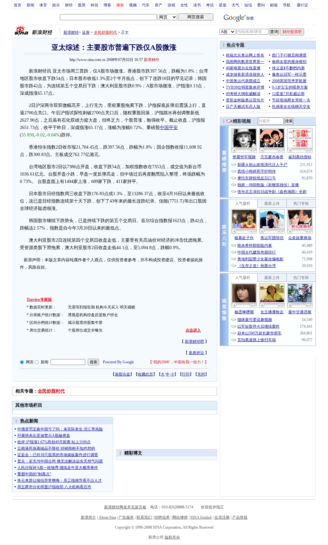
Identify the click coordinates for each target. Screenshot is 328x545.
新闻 (30, 5)
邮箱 (274, 5)
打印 (186, 374)
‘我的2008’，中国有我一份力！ (178, 362)
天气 (235, 5)
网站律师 (180, 517)
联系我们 (144, 517)
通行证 (302, 5)
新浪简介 (88, 517)
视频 (133, 5)
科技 (94, 5)
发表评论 (196, 352)
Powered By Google (118, 362)
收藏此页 (145, 374)
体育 (43, 5)
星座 (222, 5)
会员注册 (222, 517)
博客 (107, 5)
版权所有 (172, 537)
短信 (248, 5)
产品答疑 (240, 517)
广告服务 (126, 517)
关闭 (201, 374)
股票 (82, 5)
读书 (197, 5)
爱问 (261, 5)
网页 (30, 362)
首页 (17, 5)
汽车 (146, 5)
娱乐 (56, 5)
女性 (184, 5)
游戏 (171, 5)
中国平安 (169, 127)
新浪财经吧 (194, 341)
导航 (287, 5)
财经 (69, 5)
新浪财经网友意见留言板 (125, 507)
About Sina (107, 517)
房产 (158, 5)
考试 (210, 5)
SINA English (201, 517)
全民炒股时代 (105, 32)
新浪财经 (71, 32)
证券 (86, 32)
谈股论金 (122, 374)
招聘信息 (162, 517)
